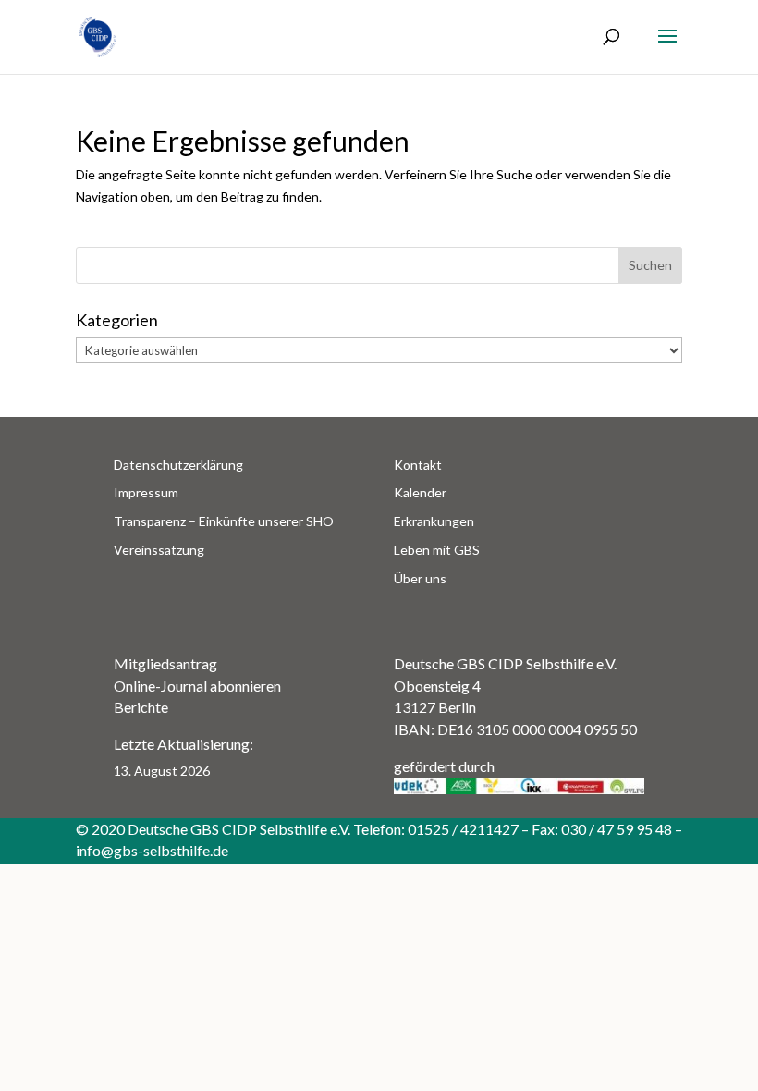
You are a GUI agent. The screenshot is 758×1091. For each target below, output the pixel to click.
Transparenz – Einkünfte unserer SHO (224, 521)
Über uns (420, 578)
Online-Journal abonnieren (197, 685)
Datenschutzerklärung (178, 464)
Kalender (420, 492)
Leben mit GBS (437, 550)
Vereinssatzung (159, 550)
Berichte (141, 707)
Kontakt (418, 464)
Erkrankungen (434, 521)
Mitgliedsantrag (165, 663)
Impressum (146, 492)
